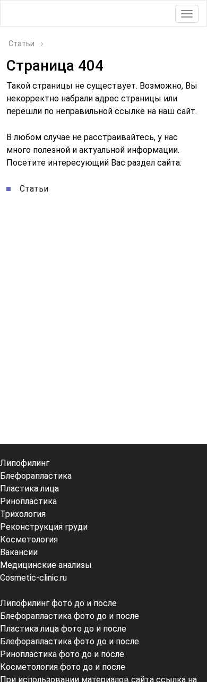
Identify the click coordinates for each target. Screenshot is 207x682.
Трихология (23, 514)
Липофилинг (24, 463)
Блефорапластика (36, 476)
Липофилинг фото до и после (58, 603)
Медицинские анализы (46, 565)
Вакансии (19, 552)
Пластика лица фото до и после (63, 629)
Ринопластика (28, 501)
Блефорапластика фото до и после (69, 616)
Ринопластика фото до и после (62, 654)
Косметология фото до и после (62, 667)
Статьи (34, 189)
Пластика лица (29, 489)
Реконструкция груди (44, 527)
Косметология (29, 539)
